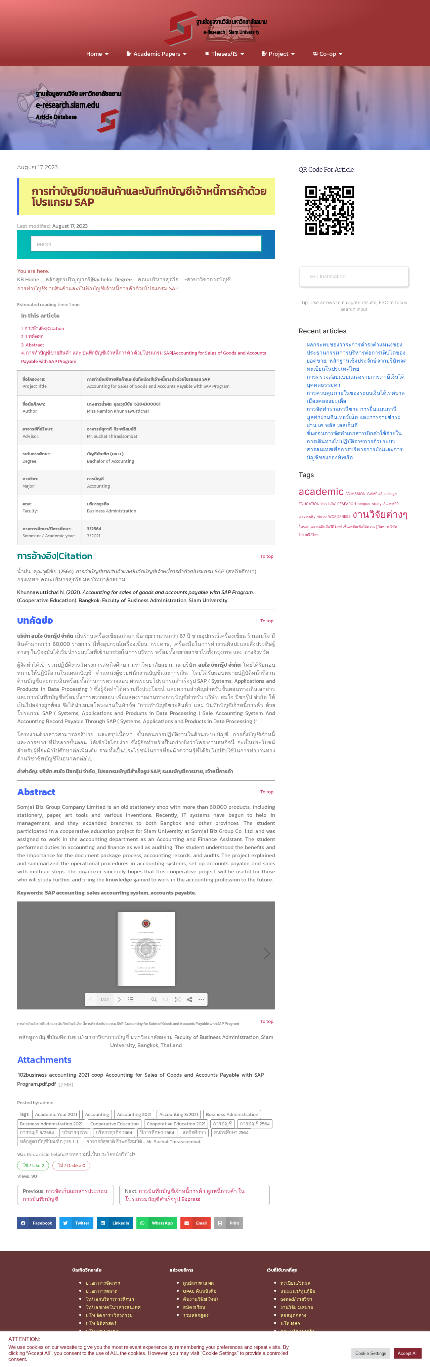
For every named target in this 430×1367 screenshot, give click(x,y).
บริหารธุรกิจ (75, 1132)
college (390, 494)
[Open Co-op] (341, 53)
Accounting (97, 1114)
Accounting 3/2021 (178, 1114)
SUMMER (391, 504)
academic (321, 491)
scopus (364, 504)
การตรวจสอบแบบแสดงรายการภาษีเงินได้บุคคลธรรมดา (355, 380)
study (377, 504)
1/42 (105, 999)
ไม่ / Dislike (71, 1165)
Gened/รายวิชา (296, 1299)
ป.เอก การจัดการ (103, 1283)
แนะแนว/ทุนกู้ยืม (298, 1291)
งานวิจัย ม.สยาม (297, 1307)
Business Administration (232, 1114)
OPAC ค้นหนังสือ (200, 1291)
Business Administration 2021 (51, 1123)
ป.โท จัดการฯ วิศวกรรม (109, 1315)
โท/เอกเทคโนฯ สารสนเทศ (113, 1307)
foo (324, 504)
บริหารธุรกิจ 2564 (114, 1132)
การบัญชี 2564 (255, 1123)
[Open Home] (107, 53)
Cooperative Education (114, 1123)
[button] (36, 1223)
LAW (332, 504)
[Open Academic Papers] (185, 53)
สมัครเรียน (194, 1307)
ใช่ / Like (33, 1165)
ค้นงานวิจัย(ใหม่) (200, 1299)
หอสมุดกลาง (294, 1315)
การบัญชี (222, 1123)
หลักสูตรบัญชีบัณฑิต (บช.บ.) (49, 1141)
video (322, 516)
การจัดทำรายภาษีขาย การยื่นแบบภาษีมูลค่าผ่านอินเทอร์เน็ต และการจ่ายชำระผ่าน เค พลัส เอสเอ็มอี (353, 417)
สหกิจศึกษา (194, 1132)
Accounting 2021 (134, 1114)
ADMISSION (355, 494)
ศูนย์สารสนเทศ (198, 1283)
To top (266, 556)
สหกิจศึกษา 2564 (231, 1132)
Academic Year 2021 (56, 1114)
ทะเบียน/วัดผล (296, 1283)
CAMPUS (375, 494)
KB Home (29, 279)
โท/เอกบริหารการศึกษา (110, 1299)
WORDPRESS (339, 516)
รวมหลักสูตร (196, 1315)
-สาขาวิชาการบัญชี (208, 279)
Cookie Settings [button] (370, 1353)
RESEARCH (346, 504)
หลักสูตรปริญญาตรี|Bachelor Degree (89, 279)
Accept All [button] (408, 1353)
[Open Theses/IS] (242, 53)
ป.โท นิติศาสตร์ (101, 1323)
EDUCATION (309, 504)
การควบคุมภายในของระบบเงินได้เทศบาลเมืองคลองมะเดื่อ (356, 396)
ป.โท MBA (291, 1323)
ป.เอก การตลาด (102, 1291)
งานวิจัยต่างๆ (380, 514)
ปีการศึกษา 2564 (157, 1132)
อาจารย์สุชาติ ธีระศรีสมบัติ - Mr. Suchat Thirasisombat (143, 1141)
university (307, 516)
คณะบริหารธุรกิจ (159, 279)
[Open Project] (293, 53)
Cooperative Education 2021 (176, 1123)
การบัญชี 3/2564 (37, 1132)
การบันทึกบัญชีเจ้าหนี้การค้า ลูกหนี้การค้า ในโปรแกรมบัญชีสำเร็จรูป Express (185, 1195)
